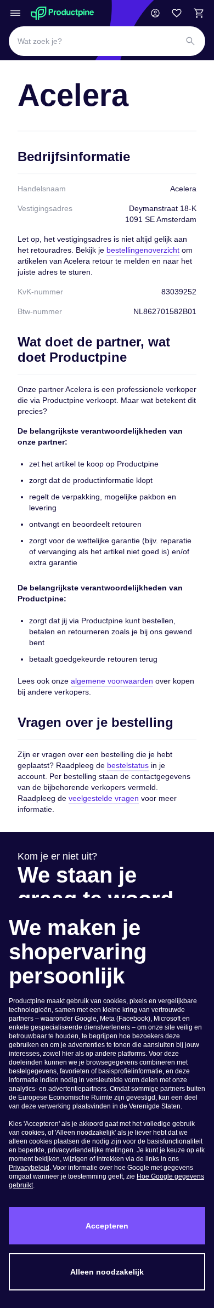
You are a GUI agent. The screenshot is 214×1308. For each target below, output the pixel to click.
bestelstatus (128, 765)
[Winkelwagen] (199, 13)
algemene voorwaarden (112, 680)
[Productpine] (62, 13)
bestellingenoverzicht (142, 250)
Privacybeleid (29, 1167)
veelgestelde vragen (104, 798)
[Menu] (15, 13)
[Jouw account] (155, 13)
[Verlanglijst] (177, 13)
